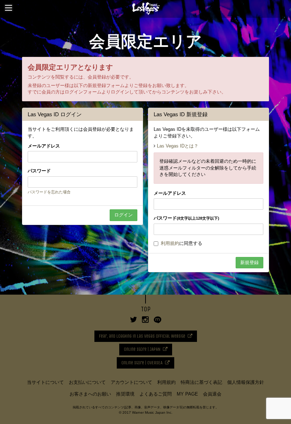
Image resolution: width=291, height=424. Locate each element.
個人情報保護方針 (245, 382)
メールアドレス (44, 146)
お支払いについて (87, 382)
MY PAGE (187, 394)
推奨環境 (125, 394)
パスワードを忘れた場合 (49, 192)
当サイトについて (45, 382)
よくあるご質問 (155, 394)
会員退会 (212, 394)
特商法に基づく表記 (201, 382)
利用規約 (170, 243)
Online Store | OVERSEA (142, 362)
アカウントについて (131, 382)
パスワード (39, 170)
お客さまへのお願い (90, 394)
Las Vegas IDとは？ (177, 146)
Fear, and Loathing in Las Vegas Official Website (142, 336)
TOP (145, 309)
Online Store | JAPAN (142, 349)
